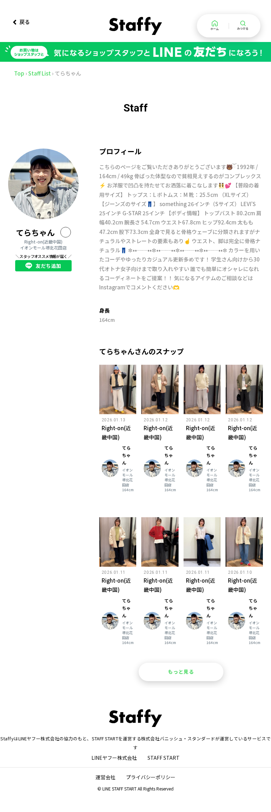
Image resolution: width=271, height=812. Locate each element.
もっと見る (181, 671)
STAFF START (163, 757)
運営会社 (105, 777)
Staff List (39, 73)
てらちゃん (35, 232)
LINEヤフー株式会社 (114, 757)
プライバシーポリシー (150, 777)
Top (19, 73)
